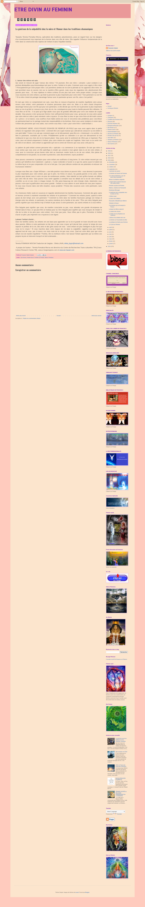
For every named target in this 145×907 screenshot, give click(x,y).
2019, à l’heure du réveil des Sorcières (121, 765)
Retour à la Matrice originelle (116, 179)
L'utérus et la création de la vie (117, 217)
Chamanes (110, 117)
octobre (111, 167)
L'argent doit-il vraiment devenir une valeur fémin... (117, 182)
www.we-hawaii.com (66, 250)
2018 (109, 153)
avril (110, 236)
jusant (77, 892)
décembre (112, 162)
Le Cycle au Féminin (114, 224)
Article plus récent (21, 315)
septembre (112, 169)
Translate (119, 814)
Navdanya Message (114, 190)
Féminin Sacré (30, 257)
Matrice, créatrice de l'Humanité (117, 188)
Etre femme (23, 257)
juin (110, 232)
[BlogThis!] (40, 255)
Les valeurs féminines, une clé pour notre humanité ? (117, 176)
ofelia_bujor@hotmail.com (73, 243)
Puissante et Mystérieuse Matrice (118, 200)
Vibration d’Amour (114, 203)
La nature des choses (115, 211)
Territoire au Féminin (39, 257)
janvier (111, 243)
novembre (112, 164)
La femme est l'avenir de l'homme (118, 173)
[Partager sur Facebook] (43, 255)
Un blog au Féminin (113, 108)
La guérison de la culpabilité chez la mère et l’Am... (118, 193)
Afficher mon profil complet (113, 50)
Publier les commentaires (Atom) (31, 318)
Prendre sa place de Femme (116, 185)
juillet (110, 229)
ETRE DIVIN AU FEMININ (43, 9)
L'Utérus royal (112, 196)
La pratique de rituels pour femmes (118, 222)
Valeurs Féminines (49, 257)
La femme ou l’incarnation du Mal (118, 220)
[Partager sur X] (42, 255)
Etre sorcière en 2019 (121, 751)
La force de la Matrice (115, 198)
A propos (110, 115)
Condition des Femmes (114, 119)
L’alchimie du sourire (114, 171)
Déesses (110, 121)
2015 (109, 160)
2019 (109, 151)
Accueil (59, 315)
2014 (109, 246)
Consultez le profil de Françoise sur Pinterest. (116, 659)
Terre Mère (110, 137)
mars (110, 239)
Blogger (87, 892)
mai (110, 234)
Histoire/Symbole (112, 131)
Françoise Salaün (113, 48)
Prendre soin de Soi (113, 135)
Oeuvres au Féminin (113, 133)
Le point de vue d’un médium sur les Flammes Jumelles (121, 740)
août (110, 227)
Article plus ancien (96, 315)
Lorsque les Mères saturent (116, 209)
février (111, 241)
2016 (109, 158)
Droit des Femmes (112, 123)
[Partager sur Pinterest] (45, 255)
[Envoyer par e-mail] (38, 255)
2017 (109, 155)
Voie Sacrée (111, 143)
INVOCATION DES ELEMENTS (121, 779)
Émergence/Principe (113, 125)
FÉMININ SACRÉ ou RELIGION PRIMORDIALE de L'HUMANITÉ (121, 793)
